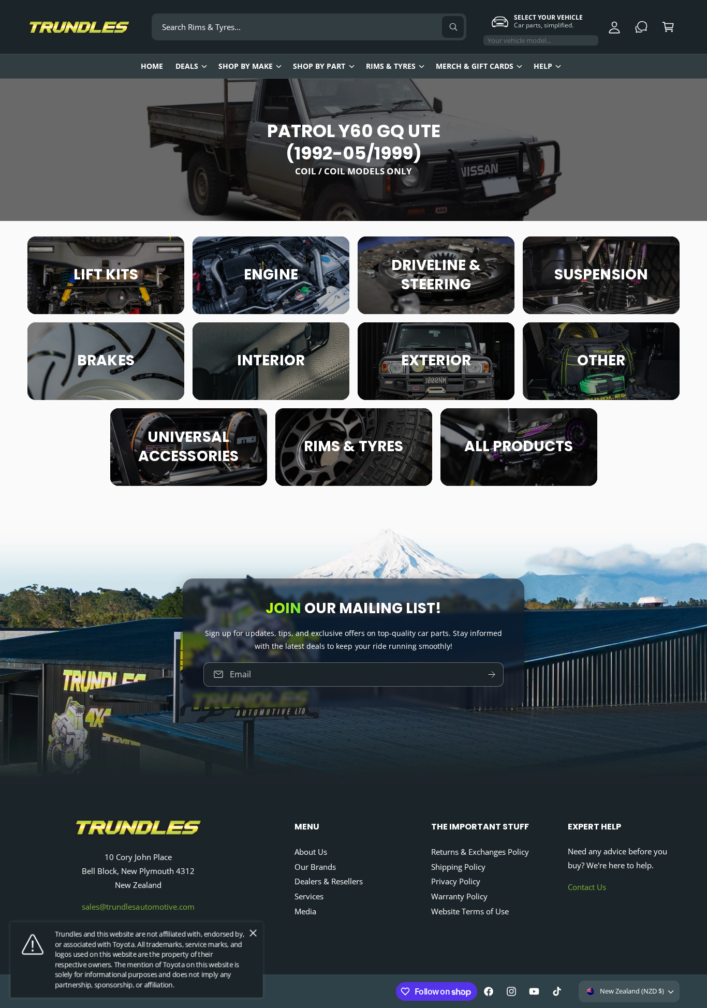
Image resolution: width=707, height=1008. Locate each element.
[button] (668, 26)
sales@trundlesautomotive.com (138, 906)
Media (305, 911)
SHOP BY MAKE (245, 66)
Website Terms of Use (470, 911)
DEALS (186, 66)
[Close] (253, 933)
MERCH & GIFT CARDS (474, 66)
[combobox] (309, 26)
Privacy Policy (455, 881)
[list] (353, 361)
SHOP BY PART (319, 66)
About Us (310, 852)
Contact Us (587, 887)
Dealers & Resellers (328, 881)
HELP (543, 66)
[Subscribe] (491, 674)
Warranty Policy (459, 896)
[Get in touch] (641, 26)
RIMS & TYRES (391, 66)
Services (308, 896)
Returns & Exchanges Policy (480, 852)
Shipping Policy (458, 867)
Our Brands (315, 867)
